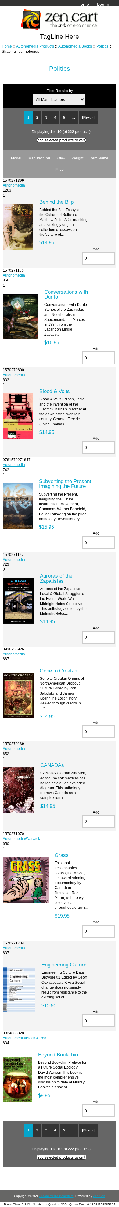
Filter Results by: (60, 91)
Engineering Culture (63, 965)
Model (16, 158)
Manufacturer (39, 158)
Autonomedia (14, 185)
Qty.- (61, 158)
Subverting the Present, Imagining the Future (66, 483)
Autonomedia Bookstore (56, 1196)
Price (59, 169)
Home (83, 4)
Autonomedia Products (35, 46)
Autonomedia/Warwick (21, 838)
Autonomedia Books (75, 46)
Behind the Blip (56, 202)
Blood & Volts (54, 391)
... (73, 117)
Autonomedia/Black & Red (24, 1038)
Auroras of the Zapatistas (56, 578)
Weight (77, 158)
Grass (62, 855)
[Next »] (88, 117)
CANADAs (52, 765)
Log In (103, 4)
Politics (102, 46)
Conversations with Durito (66, 294)
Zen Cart (99, 1196)
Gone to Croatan (58, 671)
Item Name (99, 158)
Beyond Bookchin (58, 1054)
